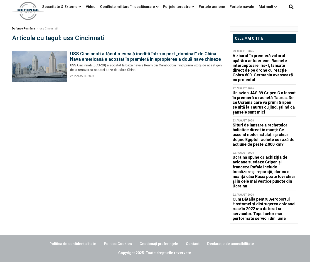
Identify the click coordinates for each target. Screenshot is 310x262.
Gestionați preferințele (159, 244)
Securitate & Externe (60, 7)
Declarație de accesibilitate (230, 244)
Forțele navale (242, 7)
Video (91, 7)
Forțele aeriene (212, 7)
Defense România (23, 28)
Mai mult (266, 7)
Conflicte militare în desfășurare (127, 7)
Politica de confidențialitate (72, 244)
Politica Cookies (118, 244)
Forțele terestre (177, 7)
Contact (192, 244)
